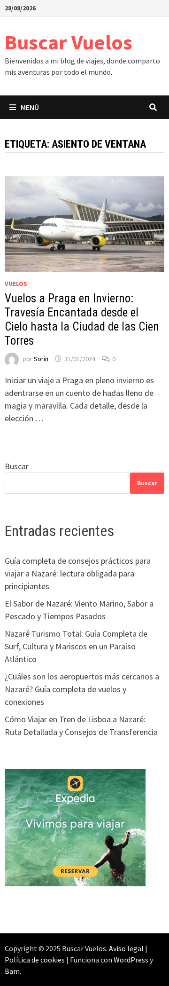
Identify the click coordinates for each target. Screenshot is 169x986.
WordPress (131, 959)
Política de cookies (35, 959)
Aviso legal (126, 948)
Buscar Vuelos (68, 42)
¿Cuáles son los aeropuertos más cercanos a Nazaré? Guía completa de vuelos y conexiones (82, 689)
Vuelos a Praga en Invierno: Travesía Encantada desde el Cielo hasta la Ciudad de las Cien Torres (82, 319)
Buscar (17, 466)
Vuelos (16, 283)
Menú (30, 107)
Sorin (41, 359)
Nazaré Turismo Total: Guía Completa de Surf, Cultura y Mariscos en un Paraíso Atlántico (76, 646)
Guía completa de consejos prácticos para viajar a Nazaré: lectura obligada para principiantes (78, 573)
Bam (12, 971)
